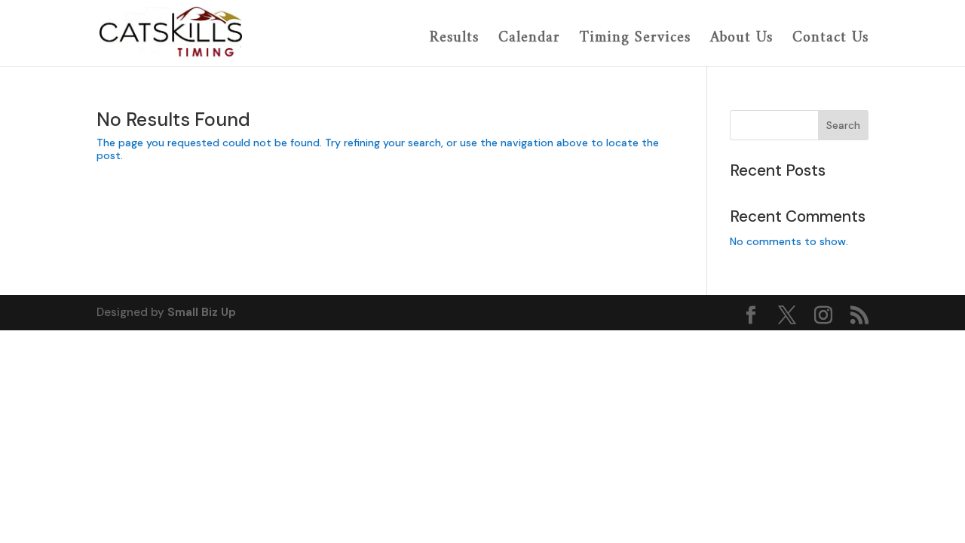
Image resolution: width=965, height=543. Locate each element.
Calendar (529, 39)
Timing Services (635, 39)
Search (843, 125)
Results (454, 39)
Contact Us (830, 39)
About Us (741, 39)
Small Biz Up (201, 312)
